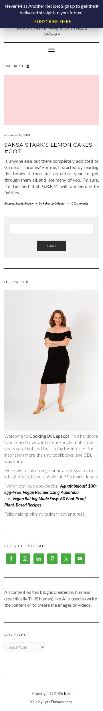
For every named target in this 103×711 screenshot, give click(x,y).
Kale (67, 693)
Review (29, 203)
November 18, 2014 (17, 135)
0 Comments (80, 203)
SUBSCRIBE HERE (52, 21)
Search (51, 246)
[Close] (97, 6)
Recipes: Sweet (13, 203)
